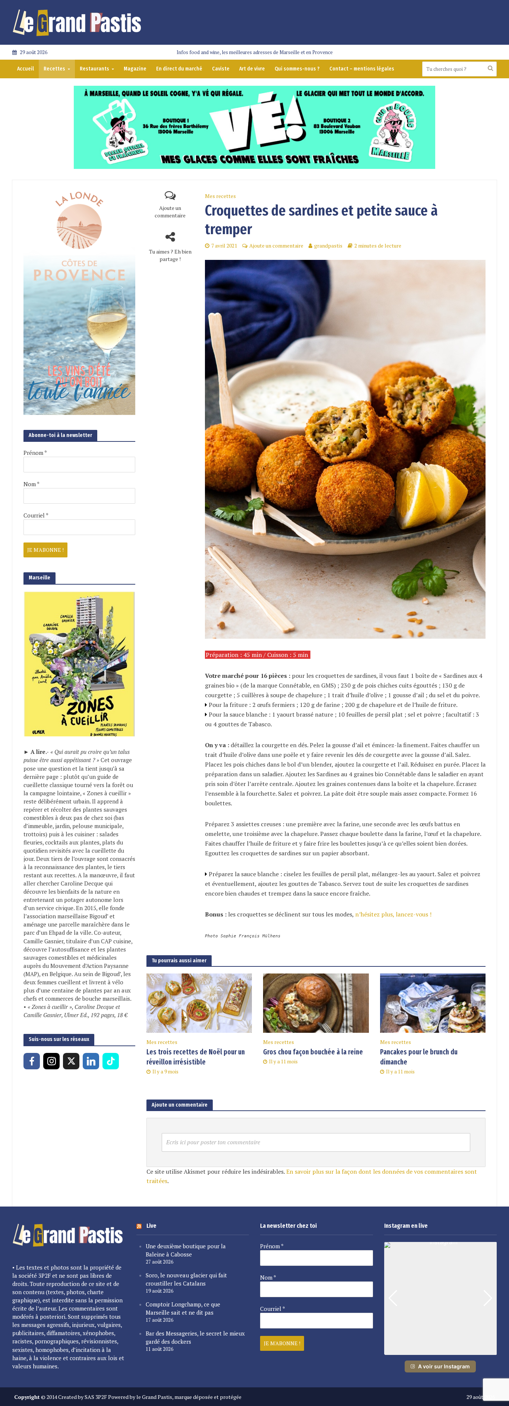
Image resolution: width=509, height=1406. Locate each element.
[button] (440, 1349)
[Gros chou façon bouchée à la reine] (316, 1002)
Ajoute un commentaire (170, 211)
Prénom (35, 452)
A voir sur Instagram (444, 1366)
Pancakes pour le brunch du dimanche (419, 1057)
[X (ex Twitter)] (71, 1061)
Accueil (25, 69)
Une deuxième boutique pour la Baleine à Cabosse (186, 1250)
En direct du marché (179, 69)
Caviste (221, 69)
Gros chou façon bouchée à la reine (313, 1052)
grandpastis (328, 245)
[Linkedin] (91, 1061)
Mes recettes (220, 195)
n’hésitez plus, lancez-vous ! (393, 914)
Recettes (54, 69)
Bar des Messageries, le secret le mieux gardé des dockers (195, 1337)
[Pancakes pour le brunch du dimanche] (433, 1002)
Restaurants (94, 69)
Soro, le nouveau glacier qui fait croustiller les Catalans (186, 1279)
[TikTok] (110, 1061)
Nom (31, 484)
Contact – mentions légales (361, 69)
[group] (440, 1298)
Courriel (35, 515)
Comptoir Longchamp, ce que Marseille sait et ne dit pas (183, 1308)
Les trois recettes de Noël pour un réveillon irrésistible (195, 1057)
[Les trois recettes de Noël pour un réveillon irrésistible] (199, 1002)
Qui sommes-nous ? (297, 69)
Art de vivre (252, 69)
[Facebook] (31, 1061)
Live (151, 1226)
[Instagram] (51, 1061)
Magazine (135, 69)
